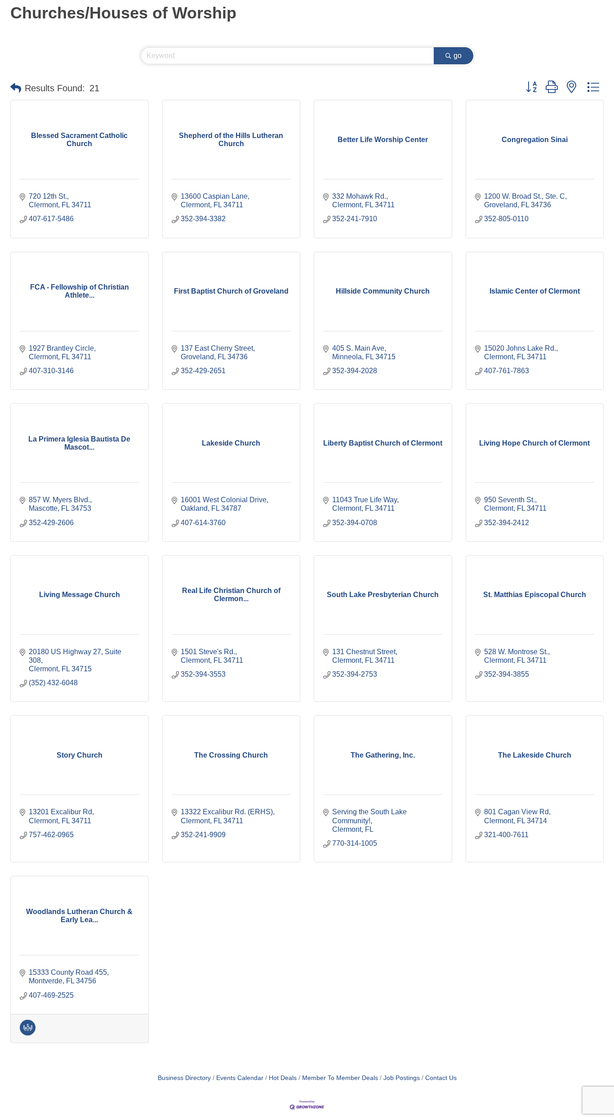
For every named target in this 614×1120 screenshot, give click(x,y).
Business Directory (184, 1078)
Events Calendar (239, 1078)
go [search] (458, 55)
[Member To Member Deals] (28, 1033)
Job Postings (401, 1078)
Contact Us (441, 1078)
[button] (15, 88)
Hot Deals (283, 1078)
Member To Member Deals (340, 1078)
